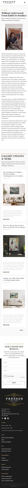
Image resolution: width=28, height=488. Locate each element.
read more (6, 219)
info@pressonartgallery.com (10, 413)
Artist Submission (6, 476)
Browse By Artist (6, 451)
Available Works (6, 449)
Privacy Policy (14, 486)
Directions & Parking (7, 437)
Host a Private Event (7, 480)
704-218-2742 (4, 415)
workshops (4, 460)
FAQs (2, 439)
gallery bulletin (6, 478)
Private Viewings (6, 441)
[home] (8, 2)
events (3, 458)
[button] (25, 2)
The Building (5, 469)
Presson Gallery (6, 467)
